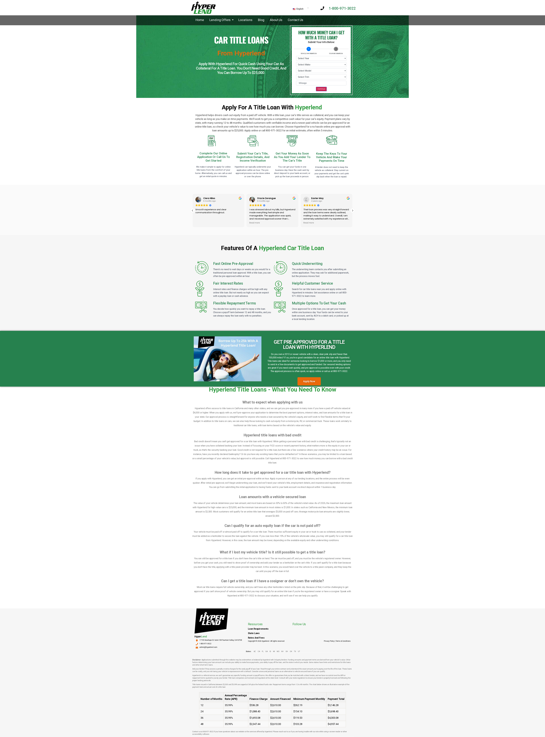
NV (282, 651)
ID (270, 651)
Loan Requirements (258, 628)
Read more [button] (254, 223)
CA (259, 651)
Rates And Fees (256, 637)
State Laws (254, 633)
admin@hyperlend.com (208, 647)
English (299, 9)
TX (295, 651)
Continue (321, 89)
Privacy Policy (329, 641)
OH (287, 651)
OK (291, 651)
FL (262, 651)
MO (278, 651)
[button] (352, 210)
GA (266, 651)
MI (274, 651)
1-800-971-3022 (342, 8)
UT (299, 651)
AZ (255, 651)
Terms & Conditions (343, 641)
